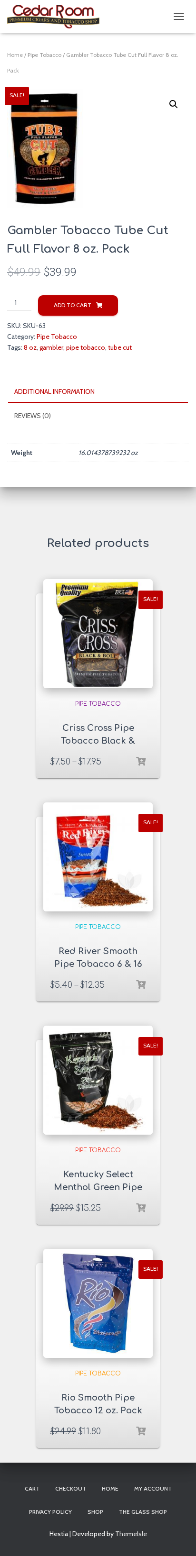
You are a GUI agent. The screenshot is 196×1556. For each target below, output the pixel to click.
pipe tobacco (85, 347)
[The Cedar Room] (57, 16)
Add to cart (72, 305)
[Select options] (141, 761)
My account (153, 1488)
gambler (51, 347)
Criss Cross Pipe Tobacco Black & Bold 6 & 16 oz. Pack (98, 740)
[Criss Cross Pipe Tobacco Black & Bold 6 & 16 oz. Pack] (98, 633)
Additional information (54, 391)
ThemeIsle (131, 1533)
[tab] (98, 392)
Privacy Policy (50, 1511)
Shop (95, 1511)
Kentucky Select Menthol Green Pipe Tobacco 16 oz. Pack (98, 1187)
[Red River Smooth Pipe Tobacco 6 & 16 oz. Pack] (98, 856)
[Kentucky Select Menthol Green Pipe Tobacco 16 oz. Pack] (98, 1080)
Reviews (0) (32, 415)
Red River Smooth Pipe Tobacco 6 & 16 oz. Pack (98, 964)
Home (15, 54)
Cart (32, 1488)
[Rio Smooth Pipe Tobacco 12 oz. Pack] (98, 1303)
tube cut (120, 347)
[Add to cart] (141, 1208)
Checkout (70, 1488)
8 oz (30, 347)
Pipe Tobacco (44, 54)
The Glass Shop (143, 1511)
